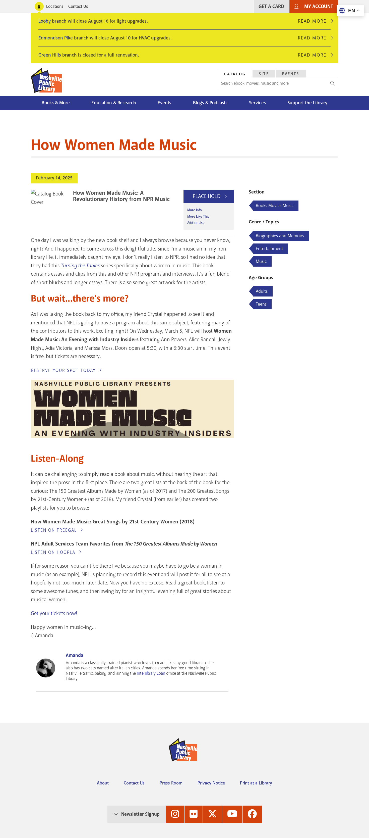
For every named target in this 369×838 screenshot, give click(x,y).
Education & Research (113, 103)
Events (290, 73)
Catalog (235, 74)
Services (257, 103)
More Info (194, 210)
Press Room (171, 783)
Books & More (56, 103)
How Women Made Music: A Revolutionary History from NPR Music (121, 196)
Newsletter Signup (140, 814)
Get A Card (271, 6)
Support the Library (307, 103)
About (103, 783)
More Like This (198, 216)
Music (261, 261)
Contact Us (78, 6)
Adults (262, 291)
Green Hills (49, 55)
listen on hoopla (53, 552)
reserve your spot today (63, 370)
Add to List (195, 223)
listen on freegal (54, 530)
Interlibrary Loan (151, 673)
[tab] (235, 74)
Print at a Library (256, 783)
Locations (54, 6)
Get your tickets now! (54, 613)
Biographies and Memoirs (280, 235)
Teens (261, 304)
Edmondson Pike (55, 38)
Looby (44, 21)
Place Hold (207, 196)
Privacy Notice (211, 783)
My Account (318, 6)
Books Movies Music (274, 205)
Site (264, 73)
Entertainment (269, 248)
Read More (314, 21)
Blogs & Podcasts (210, 103)
